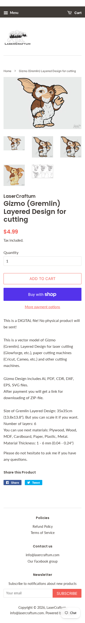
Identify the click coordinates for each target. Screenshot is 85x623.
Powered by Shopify (60, 613)
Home (7, 71)
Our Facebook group (43, 561)
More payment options (42, 307)
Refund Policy (43, 526)
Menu (13, 13)
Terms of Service (43, 533)
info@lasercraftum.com (43, 555)
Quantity (11, 252)
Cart (77, 13)
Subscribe (67, 593)
